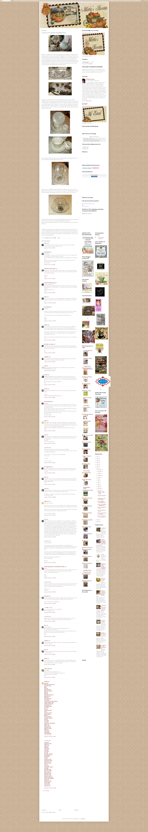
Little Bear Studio (86, 463)
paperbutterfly (46, 252)
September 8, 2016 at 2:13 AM (49, 736)
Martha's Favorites (90, 79)
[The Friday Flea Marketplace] (100, 238)
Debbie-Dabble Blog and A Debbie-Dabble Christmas (54, 566)
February (99, 488)
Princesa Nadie (47, 668)
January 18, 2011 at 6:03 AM (49, 397)
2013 (98, 464)
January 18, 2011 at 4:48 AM (49, 361)
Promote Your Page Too (85, 206)
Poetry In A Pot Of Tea (87, 513)
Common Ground (86, 407)
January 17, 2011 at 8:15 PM (49, 278)
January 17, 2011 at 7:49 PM (49, 264)
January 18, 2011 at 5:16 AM (49, 384)
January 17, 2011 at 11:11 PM (49, 320)
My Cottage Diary (47, 466)
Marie (45, 477)
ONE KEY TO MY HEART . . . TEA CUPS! (101, 492)
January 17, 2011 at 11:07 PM (49, 302)
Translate (90, 63)
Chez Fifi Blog (86, 405)
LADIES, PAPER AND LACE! (101, 508)
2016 (98, 458)
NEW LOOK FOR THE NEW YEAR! (101, 513)
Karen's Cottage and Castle (87, 456)
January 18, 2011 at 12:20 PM (49, 591)
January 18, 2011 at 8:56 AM (49, 462)
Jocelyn (45, 388)
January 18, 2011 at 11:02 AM (49, 515)
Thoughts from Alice (87, 572)
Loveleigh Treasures (87, 472)
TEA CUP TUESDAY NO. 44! (101, 511)
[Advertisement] (60, 800)
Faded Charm (86, 428)
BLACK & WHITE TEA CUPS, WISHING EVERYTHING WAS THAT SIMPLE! (101, 566)
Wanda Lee (46, 501)
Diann (45, 296)
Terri (45, 625)
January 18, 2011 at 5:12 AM (49, 370)
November (100, 471)
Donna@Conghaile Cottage (49, 282)
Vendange (46, 640)
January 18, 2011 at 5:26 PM (49, 654)
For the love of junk (87, 442)
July (98, 478)
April (99, 484)
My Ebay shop (86, 147)
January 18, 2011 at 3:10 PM (49, 636)
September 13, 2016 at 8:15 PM (50, 788)
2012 (98, 466)
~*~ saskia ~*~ (47, 607)
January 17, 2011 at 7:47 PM (49, 247)
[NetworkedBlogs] (94, 175)
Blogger (83, 818)
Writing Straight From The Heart (87, 581)
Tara (45, 649)
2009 (98, 521)
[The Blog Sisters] (101, 257)
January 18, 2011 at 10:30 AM (49, 497)
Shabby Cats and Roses (87, 533)
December (100, 469)
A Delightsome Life (87, 366)
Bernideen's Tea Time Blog (87, 398)
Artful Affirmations (86, 383)
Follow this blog (94, 176)
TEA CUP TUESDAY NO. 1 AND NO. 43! (101, 516)
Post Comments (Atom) (51, 812)
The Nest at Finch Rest (87, 563)
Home (60, 810)
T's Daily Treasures (87, 573)
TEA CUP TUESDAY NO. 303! (103, 621)
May (98, 482)
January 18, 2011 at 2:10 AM (49, 352)
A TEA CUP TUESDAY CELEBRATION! (101, 505)
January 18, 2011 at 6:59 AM (49, 430)
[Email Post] (58, 237)
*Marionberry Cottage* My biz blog (87, 359)
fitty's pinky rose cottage (48, 344)
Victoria (45, 374)
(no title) (102, 554)
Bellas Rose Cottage (87, 390)
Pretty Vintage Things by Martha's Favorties (88, 203)
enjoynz (76, 818)
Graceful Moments (86, 449)
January (99, 490)
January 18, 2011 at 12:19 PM (49, 577)
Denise (45, 243)
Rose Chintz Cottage (87, 526)
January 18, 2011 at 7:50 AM (49, 443)
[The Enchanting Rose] (88, 253)
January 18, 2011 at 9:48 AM (49, 484)
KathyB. (45, 325)
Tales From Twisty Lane (87, 547)
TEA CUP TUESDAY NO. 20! (103, 579)
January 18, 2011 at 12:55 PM (49, 603)
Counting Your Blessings (88, 414)
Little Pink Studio (86, 470)
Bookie (45, 658)
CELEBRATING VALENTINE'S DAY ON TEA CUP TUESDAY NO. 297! (101, 608)
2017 (98, 456)
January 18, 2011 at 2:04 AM (49, 340)
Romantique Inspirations (88, 519)
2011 (98, 468)
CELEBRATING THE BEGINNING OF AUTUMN (103, 647)
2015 (98, 460)
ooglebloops (46, 356)
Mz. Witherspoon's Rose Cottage (87, 498)
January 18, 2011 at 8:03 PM (49, 664)
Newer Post (44, 810)
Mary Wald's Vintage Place (87, 480)
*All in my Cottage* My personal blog (87, 351)
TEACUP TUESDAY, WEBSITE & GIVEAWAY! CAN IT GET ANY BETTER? (101, 542)
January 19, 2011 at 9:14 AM (49, 677)
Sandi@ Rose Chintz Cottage (49, 268)
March (99, 486)
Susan (45, 488)
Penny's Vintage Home (87, 506)
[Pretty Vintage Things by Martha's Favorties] (82, 204)
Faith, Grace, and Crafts (88, 435)
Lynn (45, 434)
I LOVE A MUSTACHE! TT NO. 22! (103, 634)
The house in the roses (87, 556)
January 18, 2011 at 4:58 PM (49, 645)
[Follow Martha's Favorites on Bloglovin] (87, 168)
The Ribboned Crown (87, 570)
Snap (45, 365)
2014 (98, 462)
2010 (98, 519)
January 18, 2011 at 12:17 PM (49, 562)
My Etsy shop (85, 148)
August (99, 477)
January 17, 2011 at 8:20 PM (49, 292)
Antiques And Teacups (87, 376)
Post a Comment (46, 790)
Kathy (45, 420)
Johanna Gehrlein (47, 401)
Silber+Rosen (85, 540)
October (99, 473)
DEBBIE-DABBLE (87, 421)
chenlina (46, 681)
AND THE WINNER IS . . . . (101, 496)
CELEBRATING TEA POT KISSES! (101, 499)
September (100, 475)
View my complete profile (86, 100)
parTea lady (46, 596)
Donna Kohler (47, 307)
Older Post (76, 810)
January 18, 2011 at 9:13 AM (49, 472)
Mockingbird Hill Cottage (86, 488)
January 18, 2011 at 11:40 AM (49, 536)
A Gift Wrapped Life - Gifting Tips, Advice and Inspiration (87, 368)
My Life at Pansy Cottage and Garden (88, 490)
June (99, 480)
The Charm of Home (87, 549)
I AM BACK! (103, 528)
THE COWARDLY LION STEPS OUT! (101, 502)
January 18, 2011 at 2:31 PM (49, 612)
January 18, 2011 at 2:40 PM (49, 621)
